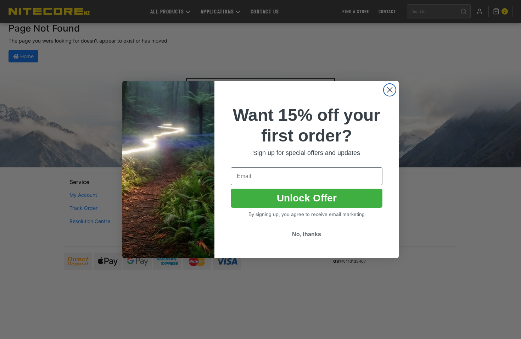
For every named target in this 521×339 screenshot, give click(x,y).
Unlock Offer (307, 198)
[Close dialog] (389, 90)
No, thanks (306, 234)
